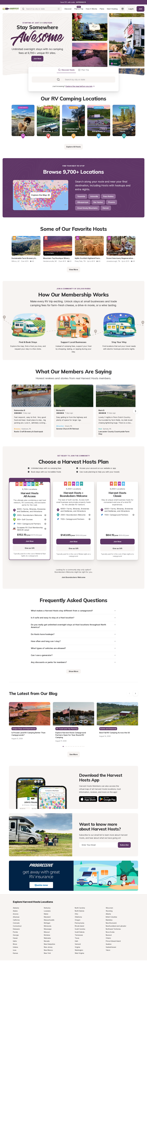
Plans (102, 9)
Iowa (14, 950)
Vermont (78, 944)
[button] (45, 515)
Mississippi (47, 929)
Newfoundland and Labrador (116, 926)
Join (140, 9)
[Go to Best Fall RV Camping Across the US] (66, 746)
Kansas (15, 953)
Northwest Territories (113, 929)
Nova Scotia (110, 932)
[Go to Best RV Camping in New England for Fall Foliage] (68, 746)
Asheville (94, 196)
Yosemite (81, 196)
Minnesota (47, 926)
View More (73, 269)
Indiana (15, 947)
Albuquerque (82, 202)
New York (47, 953)
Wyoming (109, 911)
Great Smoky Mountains (87, 208)
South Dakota (79, 932)
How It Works (91, 9)
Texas (77, 938)
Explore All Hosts (73, 147)
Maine (46, 914)
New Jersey (48, 947)
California (16, 920)
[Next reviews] (135, 411)
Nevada (47, 941)
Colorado (16, 923)
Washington (79, 950)
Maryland (47, 917)
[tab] (66, 70)
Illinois (15, 944)
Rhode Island (79, 926)
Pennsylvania (79, 923)
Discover (68, 9)
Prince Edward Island (113, 941)
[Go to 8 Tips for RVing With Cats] (75, 746)
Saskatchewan (111, 947)
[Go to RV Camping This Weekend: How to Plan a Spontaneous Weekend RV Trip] (73, 746)
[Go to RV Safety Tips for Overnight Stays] (80, 746)
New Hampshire (49, 944)
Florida (15, 932)
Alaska (15, 911)
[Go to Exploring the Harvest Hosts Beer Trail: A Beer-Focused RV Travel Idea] (83, 746)
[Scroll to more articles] (135, 693)
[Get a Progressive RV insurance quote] (73, 876)
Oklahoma (78, 917)
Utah (76, 941)
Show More (73, 671)
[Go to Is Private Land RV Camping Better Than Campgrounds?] (63, 746)
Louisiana (47, 911)
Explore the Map (39, 195)
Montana (47, 935)
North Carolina (80, 908)
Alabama (16, 908)
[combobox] (75, 79)
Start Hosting (112, 9)
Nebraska (47, 938)
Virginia (77, 947)
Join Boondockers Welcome (73, 577)
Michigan (47, 923)
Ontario (108, 938)
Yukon (108, 950)
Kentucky (47, 908)
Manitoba (109, 920)
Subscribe (124, 845)
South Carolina (80, 929)
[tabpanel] (73, 79)
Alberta (108, 914)
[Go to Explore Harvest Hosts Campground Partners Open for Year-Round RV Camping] (64, 746)
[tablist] (73, 70)
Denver (106, 208)
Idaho (15, 941)
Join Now (37, 59)
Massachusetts (49, 920)
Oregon (77, 920)
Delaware (16, 929)
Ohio (76, 914)
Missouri (47, 932)
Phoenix (111, 202)
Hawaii (15, 938)
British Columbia (111, 917)
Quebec (109, 944)
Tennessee (79, 935)
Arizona (15, 914)
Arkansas (16, 917)
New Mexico (48, 950)
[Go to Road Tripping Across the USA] (78, 746)
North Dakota (79, 911)
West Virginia (79, 953)
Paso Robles (108, 196)
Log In (131, 9)
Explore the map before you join (79, 86)
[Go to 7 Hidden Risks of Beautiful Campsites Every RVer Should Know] (71, 746)
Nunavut (109, 935)
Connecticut (17, 926)
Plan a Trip (78, 9)
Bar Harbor (98, 202)
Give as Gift (29, 548)
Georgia (16, 935)
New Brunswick (111, 923)
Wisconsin (109, 908)
